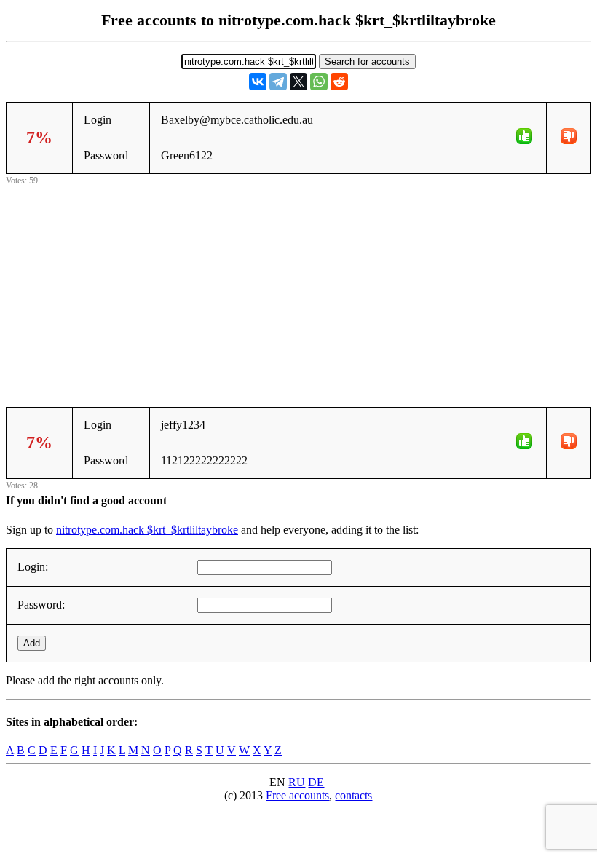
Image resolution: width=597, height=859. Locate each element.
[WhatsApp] (319, 81)
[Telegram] (278, 81)
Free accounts (297, 795)
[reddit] (339, 81)
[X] (298, 81)
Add (31, 643)
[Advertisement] (298, 290)
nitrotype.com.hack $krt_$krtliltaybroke (147, 529)
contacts (353, 795)
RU (296, 782)
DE (316, 782)
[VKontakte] (257, 81)
